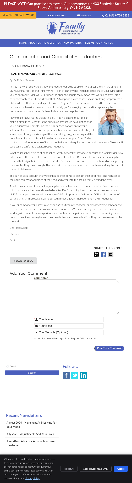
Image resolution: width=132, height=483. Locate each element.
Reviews (89, 43)
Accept (120, 468)
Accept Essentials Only (95, 468)
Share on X (97, 254)
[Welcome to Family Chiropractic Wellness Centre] (66, 33)
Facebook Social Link (66, 375)
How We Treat (52, 43)
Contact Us (104, 43)
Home (23, 43)
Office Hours (56, 15)
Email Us (86, 15)
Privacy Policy (32, 478)
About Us (35, 43)
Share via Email (111, 254)
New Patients (73, 43)
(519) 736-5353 (119, 15)
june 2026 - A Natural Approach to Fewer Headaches (31, 443)
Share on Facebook (104, 254)
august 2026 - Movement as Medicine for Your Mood (32, 424)
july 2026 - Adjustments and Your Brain (30, 433)
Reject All (69, 468)
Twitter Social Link (74, 375)
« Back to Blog (23, 260)
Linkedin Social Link (83, 375)
